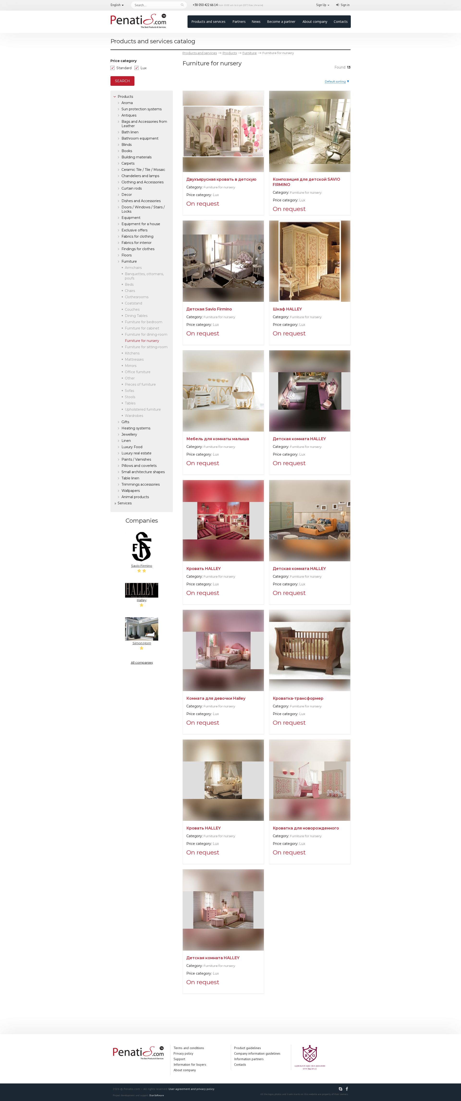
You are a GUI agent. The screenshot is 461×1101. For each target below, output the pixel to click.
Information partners (249, 1059)
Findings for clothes (137, 249)
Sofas (129, 391)
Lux (143, 68)
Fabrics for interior (136, 243)
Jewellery (129, 434)
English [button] (116, 5)
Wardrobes (134, 416)
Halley (141, 600)
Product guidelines (247, 1048)
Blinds (126, 144)
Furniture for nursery (219, 187)
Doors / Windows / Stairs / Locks (143, 209)
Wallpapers (130, 491)
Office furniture (138, 372)
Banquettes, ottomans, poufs (144, 276)
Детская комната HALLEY (299, 439)
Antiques (128, 115)
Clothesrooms (136, 297)
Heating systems (135, 428)
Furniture (129, 261)
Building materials (136, 157)
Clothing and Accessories (142, 182)
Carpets (127, 163)
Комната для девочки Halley (215, 698)
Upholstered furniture (143, 409)
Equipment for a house (140, 224)
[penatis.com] (341, 1089)
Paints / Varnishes (136, 459)
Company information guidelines (257, 1053)
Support (179, 1059)
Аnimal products (135, 497)
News (256, 21)
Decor (126, 194)
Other (130, 378)
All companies (142, 662)
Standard (124, 68)
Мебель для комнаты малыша (217, 439)
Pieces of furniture (140, 384)
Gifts (125, 422)
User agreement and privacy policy (191, 1089)
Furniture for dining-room (146, 334)
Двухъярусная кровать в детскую (221, 179)
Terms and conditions (189, 1048)
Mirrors (130, 366)
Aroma (127, 103)
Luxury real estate (136, 453)
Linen (126, 441)
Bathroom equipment (139, 138)
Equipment (130, 218)
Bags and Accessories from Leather (144, 123)
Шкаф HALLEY (287, 309)
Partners (239, 21)
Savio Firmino (141, 566)
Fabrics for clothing (137, 236)
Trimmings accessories (140, 484)
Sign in (345, 5)
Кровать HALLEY (203, 568)
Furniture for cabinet (142, 328)
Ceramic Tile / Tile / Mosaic (143, 169)
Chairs (130, 291)
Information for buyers (190, 1064)
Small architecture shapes (143, 472)
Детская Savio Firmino (209, 309)
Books (126, 151)
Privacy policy (183, 1053)
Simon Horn (142, 643)
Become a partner (281, 21)
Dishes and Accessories (141, 201)
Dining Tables (136, 316)
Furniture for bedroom (143, 322)
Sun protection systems (141, 109)
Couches (132, 309)
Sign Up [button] (321, 5)
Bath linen (130, 132)
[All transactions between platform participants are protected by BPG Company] (309, 1057)
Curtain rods (131, 188)
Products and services (208, 21)
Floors (126, 255)
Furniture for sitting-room (146, 347)
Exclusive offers (134, 230)
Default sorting (335, 81)
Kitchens (132, 353)
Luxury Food (131, 447)
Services (125, 503)
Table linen (130, 478)
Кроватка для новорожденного (306, 828)
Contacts (341, 21)
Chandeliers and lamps (140, 176)
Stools (130, 397)
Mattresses (134, 359)
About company (315, 21)
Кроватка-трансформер (298, 698)
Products (125, 96)
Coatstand (133, 303)
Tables (130, 403)
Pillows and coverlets (139, 466)
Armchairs (133, 268)
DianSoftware (156, 1095)
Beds (129, 284)
